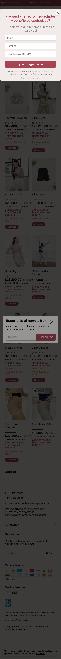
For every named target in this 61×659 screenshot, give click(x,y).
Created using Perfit (30, 78)
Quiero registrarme (31, 64)
